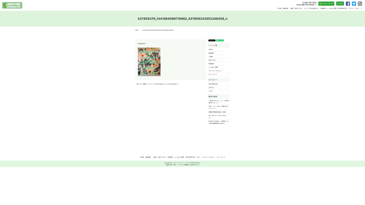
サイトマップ (213, 74)
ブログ (357, 8)
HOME (279, 8)
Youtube (340, 3)
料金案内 (323, 8)
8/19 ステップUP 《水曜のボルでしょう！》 (218, 107)
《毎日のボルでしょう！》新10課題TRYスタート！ (219, 101)
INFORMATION (342, 8)
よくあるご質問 (331, 8)
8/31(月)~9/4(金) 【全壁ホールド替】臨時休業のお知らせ (218, 122)
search (362, 8)
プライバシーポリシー (215, 71)
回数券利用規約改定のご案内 (217, 112)
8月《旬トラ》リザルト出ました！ (218, 116)
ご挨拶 (291, 8)
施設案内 (285, 8)
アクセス (351, 8)
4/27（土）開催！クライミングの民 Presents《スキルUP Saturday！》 (158, 84)
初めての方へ (299, 8)
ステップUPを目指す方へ (311, 8)
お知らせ (211, 87)
